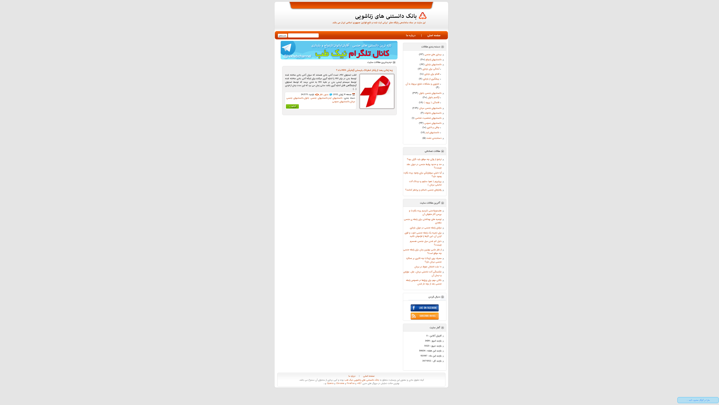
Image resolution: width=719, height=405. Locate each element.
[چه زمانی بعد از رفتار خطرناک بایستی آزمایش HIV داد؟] (292, 107)
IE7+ (359, 384)
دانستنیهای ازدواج (434, 60)
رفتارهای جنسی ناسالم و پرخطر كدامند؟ (423, 190)
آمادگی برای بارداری (430, 69)
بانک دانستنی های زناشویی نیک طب (361, 380)
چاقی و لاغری (433, 128)
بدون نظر (324, 95)
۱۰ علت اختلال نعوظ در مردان (428, 267)
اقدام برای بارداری (431, 74)
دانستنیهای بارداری (433, 65)
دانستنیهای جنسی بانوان (430, 93)
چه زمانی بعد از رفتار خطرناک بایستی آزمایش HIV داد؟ (364, 70)
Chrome (339, 384)
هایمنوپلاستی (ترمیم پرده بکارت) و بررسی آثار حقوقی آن (425, 212)
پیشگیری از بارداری (431, 79)
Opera (329, 384)
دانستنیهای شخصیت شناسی (428, 118)
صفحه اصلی (433, 35)
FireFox (350, 384)
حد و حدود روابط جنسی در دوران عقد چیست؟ (424, 166)
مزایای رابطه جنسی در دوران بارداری (426, 228)
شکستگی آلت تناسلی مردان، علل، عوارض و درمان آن (422, 274)
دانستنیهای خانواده (433, 113)
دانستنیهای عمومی (433, 123)
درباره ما (410, 35)
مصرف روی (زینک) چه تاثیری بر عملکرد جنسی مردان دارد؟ (424, 260)
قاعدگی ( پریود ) (431, 103)
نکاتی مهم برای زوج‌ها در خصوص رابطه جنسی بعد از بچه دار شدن (424, 282)
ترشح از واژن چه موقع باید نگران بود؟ (424, 159)
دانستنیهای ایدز (432, 133)
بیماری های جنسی (433, 55)
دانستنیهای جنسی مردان (430, 108)
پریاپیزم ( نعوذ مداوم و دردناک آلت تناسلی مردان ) (425, 183)
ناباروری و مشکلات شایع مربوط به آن (422, 84)
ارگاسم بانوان (433, 98)
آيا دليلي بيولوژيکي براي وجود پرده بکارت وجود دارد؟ (423, 174)
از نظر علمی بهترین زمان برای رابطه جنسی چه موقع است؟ (422, 251)
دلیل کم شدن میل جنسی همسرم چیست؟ (426, 243)
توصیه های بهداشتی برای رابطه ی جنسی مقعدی (423, 221)
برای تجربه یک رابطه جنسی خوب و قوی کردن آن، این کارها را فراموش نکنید (423, 234)
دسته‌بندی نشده (434, 138)
